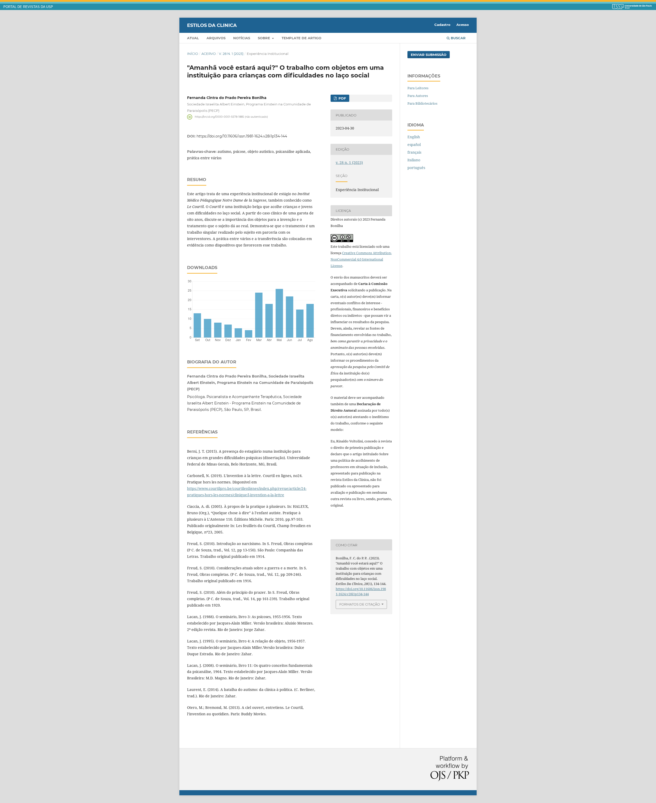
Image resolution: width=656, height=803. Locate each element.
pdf (341, 98)
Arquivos (216, 38)
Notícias (241, 38)
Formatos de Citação (359, 604)
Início (192, 54)
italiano (413, 159)
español (414, 144)
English (413, 136)
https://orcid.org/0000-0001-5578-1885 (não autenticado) (231, 116)
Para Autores (417, 95)
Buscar (458, 38)
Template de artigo (301, 38)
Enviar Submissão (428, 55)
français (414, 152)
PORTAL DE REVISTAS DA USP (28, 7)
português (416, 167)
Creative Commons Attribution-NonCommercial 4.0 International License (361, 259)
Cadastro (442, 25)
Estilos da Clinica (212, 25)
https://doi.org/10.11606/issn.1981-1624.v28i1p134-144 (242, 136)
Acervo (208, 54)
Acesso (462, 25)
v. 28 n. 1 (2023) (231, 54)
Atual (193, 38)
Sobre (264, 38)
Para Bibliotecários (422, 103)
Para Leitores (417, 88)
